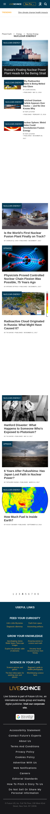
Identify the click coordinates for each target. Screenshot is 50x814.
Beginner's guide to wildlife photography (35, 668)
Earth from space (35, 623)
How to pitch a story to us (25, 784)
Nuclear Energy (33, 34)
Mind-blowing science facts (35, 674)
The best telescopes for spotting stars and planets (15, 675)
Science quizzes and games (15, 668)
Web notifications (25, 768)
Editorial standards (25, 778)
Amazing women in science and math (35, 642)
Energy (19, 34)
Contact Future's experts (25, 735)
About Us (25, 741)
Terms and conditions (25, 746)
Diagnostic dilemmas (15, 627)
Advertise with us (25, 762)
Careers (25, 773)
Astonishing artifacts (35, 627)
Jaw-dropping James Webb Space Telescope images (15, 643)
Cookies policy (25, 757)
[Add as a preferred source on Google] (25, 717)
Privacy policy (25, 751)
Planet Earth (7, 34)
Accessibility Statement (25, 730)
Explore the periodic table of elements (15, 650)
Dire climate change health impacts (33, 12)
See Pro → (29, 4)
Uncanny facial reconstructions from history (35, 651)
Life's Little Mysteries (15, 623)
